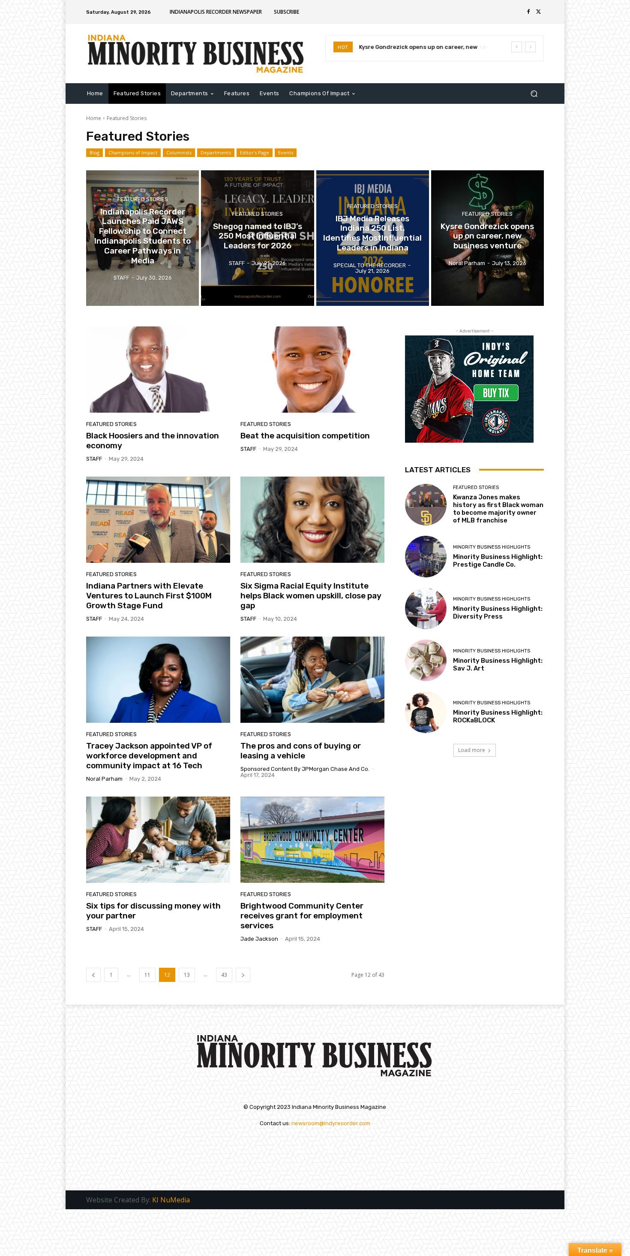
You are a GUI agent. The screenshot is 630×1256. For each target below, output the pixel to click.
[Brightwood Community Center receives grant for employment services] (312, 840)
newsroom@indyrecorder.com (330, 1123)
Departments (216, 152)
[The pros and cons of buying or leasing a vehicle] (312, 680)
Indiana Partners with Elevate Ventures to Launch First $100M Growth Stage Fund (149, 595)
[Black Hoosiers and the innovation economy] (158, 369)
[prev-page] (93, 975)
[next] (530, 47)
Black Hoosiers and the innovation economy (152, 440)
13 (187, 974)
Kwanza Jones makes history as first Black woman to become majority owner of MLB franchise (498, 508)
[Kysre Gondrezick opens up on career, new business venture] (487, 238)
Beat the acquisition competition (305, 436)
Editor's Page (254, 152)
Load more (471, 750)
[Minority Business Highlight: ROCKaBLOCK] (426, 712)
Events (285, 152)
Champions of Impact (132, 152)
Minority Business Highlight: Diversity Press (498, 612)
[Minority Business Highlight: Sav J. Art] (426, 660)
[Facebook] (528, 12)
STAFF (94, 459)
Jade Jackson (259, 939)
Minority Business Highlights (491, 547)
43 (224, 974)
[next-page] (243, 975)
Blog (94, 152)
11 (147, 974)
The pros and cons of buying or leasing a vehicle (300, 751)
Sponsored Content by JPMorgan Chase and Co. (304, 769)
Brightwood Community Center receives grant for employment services (301, 915)
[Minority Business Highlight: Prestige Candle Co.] (426, 556)
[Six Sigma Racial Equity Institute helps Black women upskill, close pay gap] (312, 520)
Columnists (179, 152)
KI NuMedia (171, 1200)
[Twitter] (539, 12)
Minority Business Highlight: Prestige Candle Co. (498, 560)
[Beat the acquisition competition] (312, 369)
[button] (534, 93)
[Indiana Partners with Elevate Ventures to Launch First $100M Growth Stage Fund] (158, 520)
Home (93, 118)
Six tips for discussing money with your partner (153, 911)
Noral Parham (104, 779)
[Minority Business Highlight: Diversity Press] (426, 608)
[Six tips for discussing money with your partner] (158, 840)
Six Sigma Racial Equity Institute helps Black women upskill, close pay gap (310, 595)
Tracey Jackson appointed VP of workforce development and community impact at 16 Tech (149, 755)
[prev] (516, 47)
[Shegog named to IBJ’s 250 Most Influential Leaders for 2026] (257, 238)
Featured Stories (142, 199)
